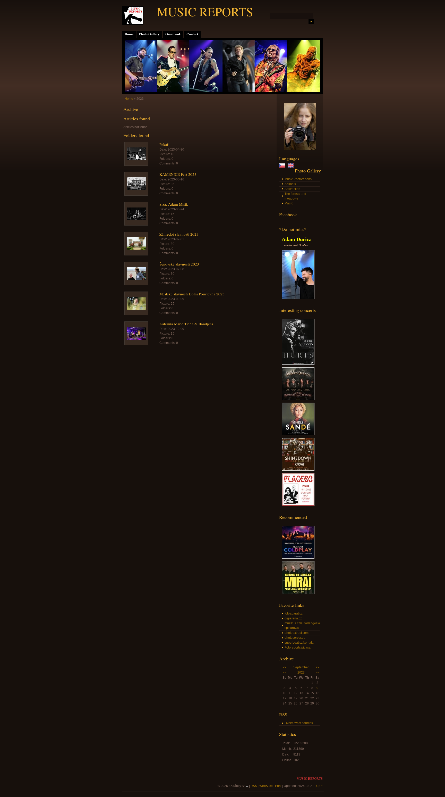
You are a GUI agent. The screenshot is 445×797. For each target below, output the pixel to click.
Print (278, 786)
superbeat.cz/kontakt (299, 642)
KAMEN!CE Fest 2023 (177, 174)
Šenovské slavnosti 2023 (179, 264)
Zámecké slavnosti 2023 (179, 234)
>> (317, 667)
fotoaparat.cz (294, 613)
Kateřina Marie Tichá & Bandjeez (186, 323)
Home (129, 34)
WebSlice (266, 786)
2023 (301, 672)
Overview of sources (299, 723)
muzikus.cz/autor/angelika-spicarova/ (302, 625)
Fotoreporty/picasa (298, 647)
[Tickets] (298, 364)
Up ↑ (319, 786)
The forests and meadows (295, 196)
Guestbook (173, 34)
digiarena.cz (293, 618)
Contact (192, 34)
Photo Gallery (149, 34)
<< (284, 667)
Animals (290, 184)
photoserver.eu (295, 638)
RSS (254, 786)
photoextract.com (297, 633)
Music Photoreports (298, 179)
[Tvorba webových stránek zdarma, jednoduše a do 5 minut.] (247, 786)
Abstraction (292, 189)
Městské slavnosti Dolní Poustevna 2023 (192, 293)
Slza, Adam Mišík (173, 204)
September (301, 667)
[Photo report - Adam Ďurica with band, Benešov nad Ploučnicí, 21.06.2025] (298, 298)
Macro (289, 203)
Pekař (163, 144)
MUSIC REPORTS (205, 11)
